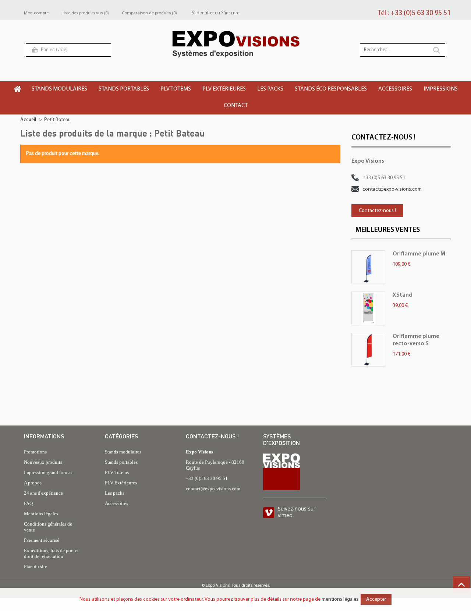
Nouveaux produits (43, 462)
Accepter (376, 599)
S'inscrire (230, 13)
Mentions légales (41, 513)
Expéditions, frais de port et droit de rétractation (51, 553)
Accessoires (116, 503)
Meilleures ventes (387, 230)
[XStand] (368, 308)
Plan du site (35, 566)
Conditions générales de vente (48, 527)
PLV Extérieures (121, 482)
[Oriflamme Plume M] (368, 267)
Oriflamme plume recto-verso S (416, 340)
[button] (59, 89)
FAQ (28, 503)
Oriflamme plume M (419, 254)
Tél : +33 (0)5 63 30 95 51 (414, 13)
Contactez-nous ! (377, 210)
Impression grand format (48, 472)
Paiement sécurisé (41, 540)
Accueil (28, 120)
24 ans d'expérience (43, 493)
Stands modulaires (123, 452)
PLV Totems (117, 472)
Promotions (35, 452)
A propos (33, 482)
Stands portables (121, 462)
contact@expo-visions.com (392, 189)
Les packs (114, 493)
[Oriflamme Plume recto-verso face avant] (368, 350)
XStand (402, 295)
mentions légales (340, 599)
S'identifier (203, 13)
